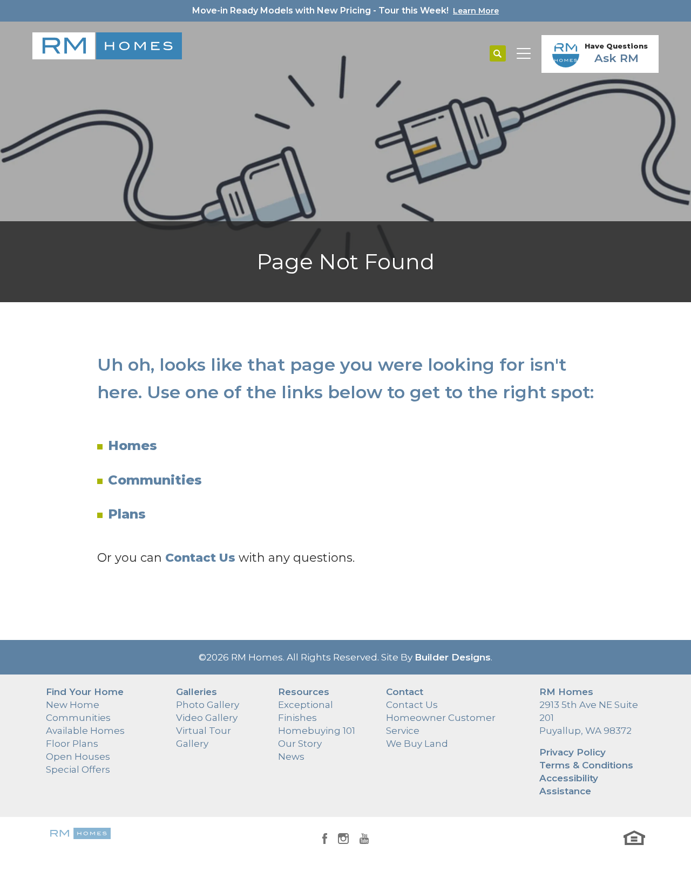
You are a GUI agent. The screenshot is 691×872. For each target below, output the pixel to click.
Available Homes (85, 730)
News (291, 756)
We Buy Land (417, 743)
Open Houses (78, 756)
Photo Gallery (207, 704)
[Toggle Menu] (524, 54)
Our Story (300, 743)
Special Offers (78, 769)
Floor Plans (72, 743)
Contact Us (412, 704)
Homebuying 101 (316, 730)
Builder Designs (453, 657)
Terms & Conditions (586, 765)
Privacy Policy (572, 752)
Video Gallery (207, 717)
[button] (498, 54)
